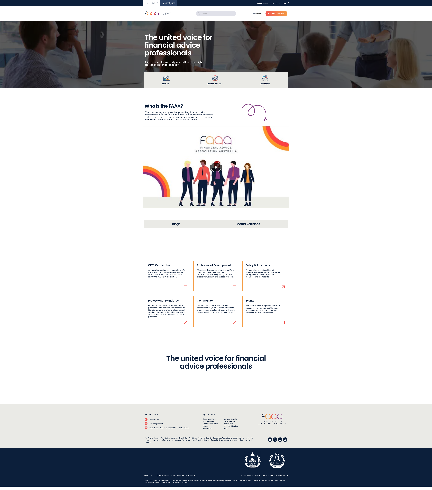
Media (265, 3)
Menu (259, 13)
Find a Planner (275, 3)
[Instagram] (285, 439)
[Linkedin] (280, 439)
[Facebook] (270, 439)
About (259, 3)
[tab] (166, 80)
